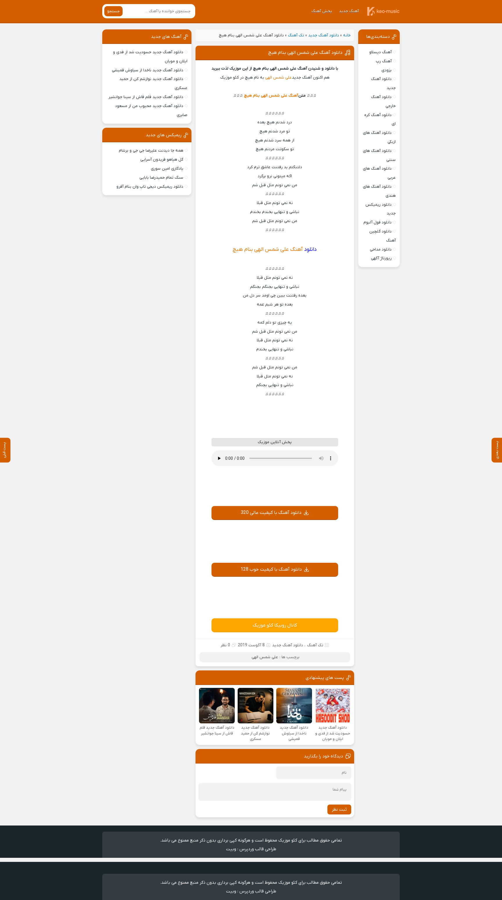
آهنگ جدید (349, 11)
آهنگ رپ (384, 61)
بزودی (386, 70)
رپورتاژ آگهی (381, 258)
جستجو (113, 11)
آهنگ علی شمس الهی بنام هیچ (271, 95)
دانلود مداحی (381, 249)
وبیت (231, 849)
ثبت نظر (339, 809)
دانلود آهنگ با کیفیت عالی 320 (271, 513)
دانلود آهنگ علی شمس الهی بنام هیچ (305, 53)
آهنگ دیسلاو (380, 52)
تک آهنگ (296, 35)
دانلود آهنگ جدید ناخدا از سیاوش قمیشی (147, 70)
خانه (347, 35)
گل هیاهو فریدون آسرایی (161, 159)
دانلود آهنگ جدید (323, 35)
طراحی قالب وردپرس (257, 849)
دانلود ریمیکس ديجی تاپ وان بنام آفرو (149, 186)
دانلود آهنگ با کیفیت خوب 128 (271, 569)
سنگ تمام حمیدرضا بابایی (161, 177)
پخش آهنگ (321, 11)
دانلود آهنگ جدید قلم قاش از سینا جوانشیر (145, 97)
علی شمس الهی (278, 77)
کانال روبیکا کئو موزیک (275, 625)
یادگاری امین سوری (167, 168)
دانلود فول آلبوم (377, 222)
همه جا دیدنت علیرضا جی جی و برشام (151, 150)
